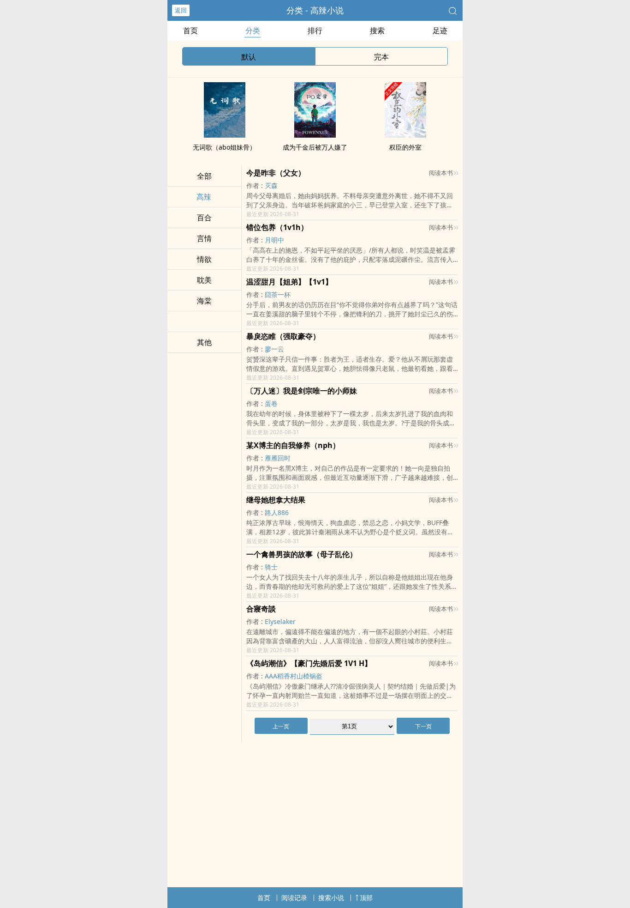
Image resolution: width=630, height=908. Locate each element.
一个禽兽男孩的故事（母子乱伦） (301, 554)
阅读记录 (294, 897)
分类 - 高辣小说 (315, 10)
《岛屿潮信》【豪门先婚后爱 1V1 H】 (309, 663)
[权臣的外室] (405, 135)
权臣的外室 (405, 147)
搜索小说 (331, 897)
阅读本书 (441, 173)
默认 (248, 57)
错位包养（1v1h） (277, 227)
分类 (252, 30)
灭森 (271, 185)
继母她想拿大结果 (275, 500)
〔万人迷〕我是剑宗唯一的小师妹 (301, 391)
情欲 (204, 259)
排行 (315, 30)
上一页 (281, 726)
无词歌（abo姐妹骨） (224, 147)
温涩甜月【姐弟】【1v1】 (289, 282)
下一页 (423, 726)
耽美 (204, 280)
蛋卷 (271, 403)
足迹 (440, 30)
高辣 (203, 197)
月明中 (274, 240)
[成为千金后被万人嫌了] (315, 135)
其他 (204, 342)
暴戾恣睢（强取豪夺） (283, 336)
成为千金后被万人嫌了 (315, 147)
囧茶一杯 (278, 294)
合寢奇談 (261, 609)
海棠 (204, 301)
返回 (181, 10)
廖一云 (274, 349)
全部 (204, 176)
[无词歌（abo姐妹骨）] (224, 135)
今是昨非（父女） (275, 173)
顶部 (366, 897)
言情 (204, 238)
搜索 (377, 30)
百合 (204, 217)
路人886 (277, 512)
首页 (190, 30)
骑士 (271, 567)
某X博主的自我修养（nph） (293, 445)
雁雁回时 (278, 458)
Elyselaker (280, 621)
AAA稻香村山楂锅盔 (293, 676)
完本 (381, 57)
